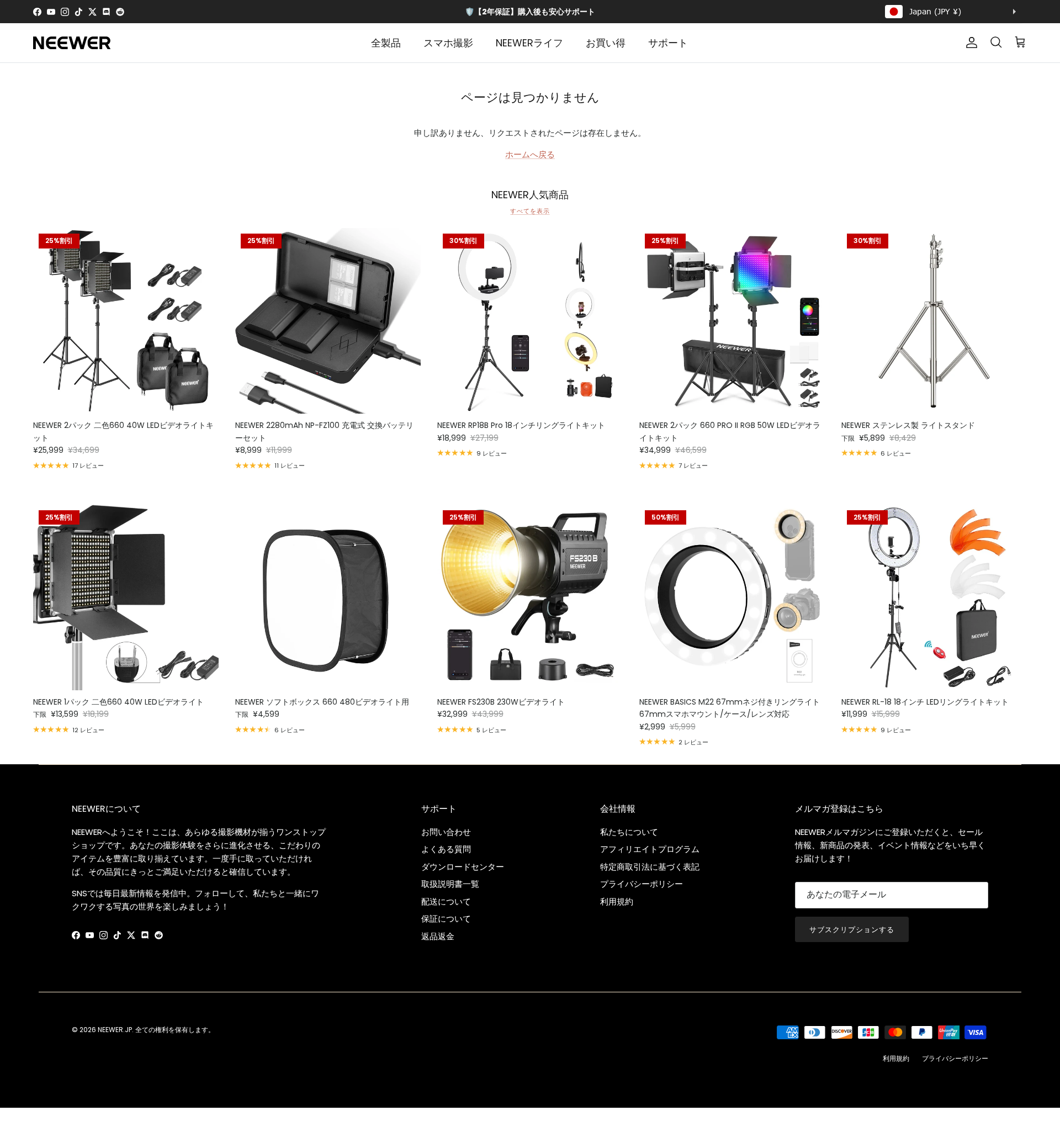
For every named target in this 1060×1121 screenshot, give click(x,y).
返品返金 (437, 936)
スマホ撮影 (448, 43)
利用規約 (616, 901)
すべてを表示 (529, 211)
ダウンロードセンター (462, 867)
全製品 (386, 43)
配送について (446, 901)
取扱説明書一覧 (450, 884)
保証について (446, 918)
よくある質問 (446, 849)
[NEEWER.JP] (71, 42)
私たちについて (629, 832)
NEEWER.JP (115, 1029)
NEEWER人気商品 (530, 195)
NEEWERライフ (529, 43)
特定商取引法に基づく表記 (649, 867)
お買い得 (606, 43)
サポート (668, 43)
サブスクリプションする (851, 929)
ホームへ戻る (530, 154)
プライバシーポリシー (641, 884)
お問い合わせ (446, 832)
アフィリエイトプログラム (649, 849)
